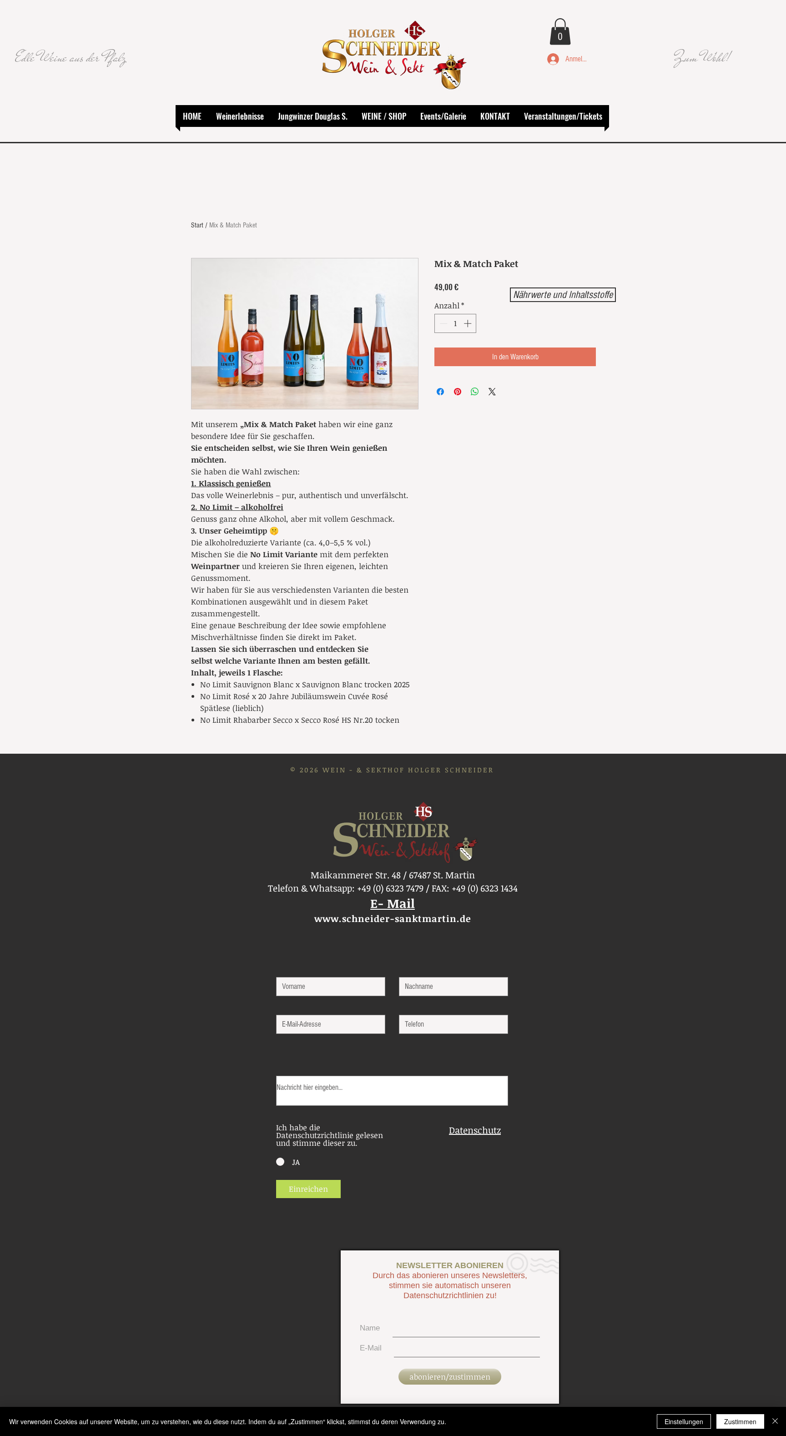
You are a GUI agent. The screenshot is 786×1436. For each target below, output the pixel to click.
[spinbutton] (455, 323)
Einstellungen (684, 1421)
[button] (560, 31)
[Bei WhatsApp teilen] (474, 391)
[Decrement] (442, 323)
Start (197, 225)
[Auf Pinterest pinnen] (457, 391)
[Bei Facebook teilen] (440, 391)
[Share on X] (492, 391)
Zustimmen (740, 1421)
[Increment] (468, 323)
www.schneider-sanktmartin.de (392, 918)
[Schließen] (775, 1421)
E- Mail (392, 903)
